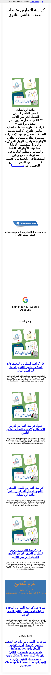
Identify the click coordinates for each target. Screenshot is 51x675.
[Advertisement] (25, 49)
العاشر (39, 645)
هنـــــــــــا (17, 165)
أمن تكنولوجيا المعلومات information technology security (25, 648)
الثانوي (19, 641)
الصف (9, 641)
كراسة (30, 645)
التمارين (30, 641)
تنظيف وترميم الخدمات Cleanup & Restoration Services (25, 662)
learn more (34, 1)
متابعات (41, 641)
